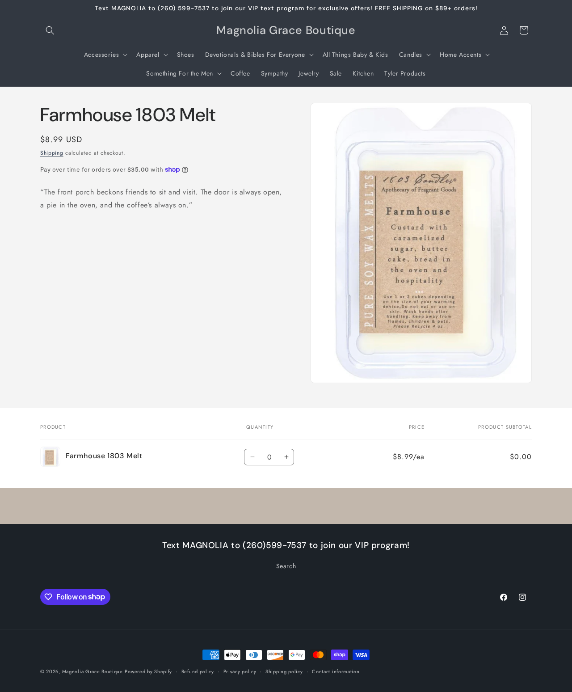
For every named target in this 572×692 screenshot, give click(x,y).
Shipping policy (284, 671)
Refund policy (197, 671)
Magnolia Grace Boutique (92, 671)
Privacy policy (240, 671)
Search (286, 565)
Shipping (51, 153)
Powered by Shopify (148, 671)
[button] (50, 30)
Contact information (335, 671)
